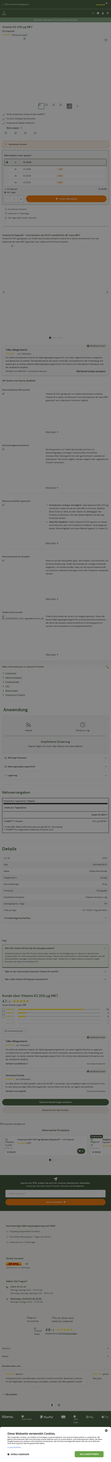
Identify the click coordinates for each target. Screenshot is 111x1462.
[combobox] (106, 1430)
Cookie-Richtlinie (14, 1447)
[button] (18, 1454)
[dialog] (55, 1444)
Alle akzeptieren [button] (89, 1454)
